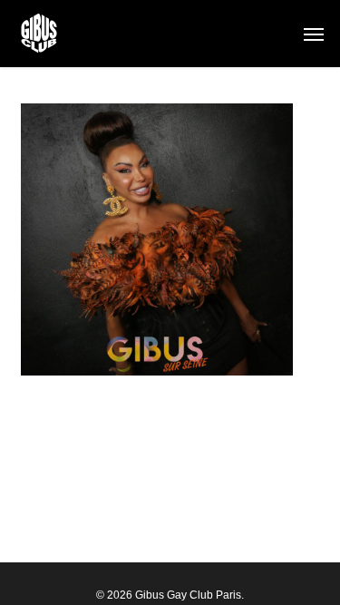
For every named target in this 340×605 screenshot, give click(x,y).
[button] (314, 33)
